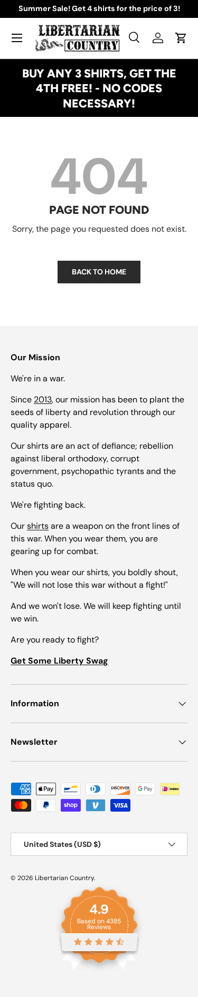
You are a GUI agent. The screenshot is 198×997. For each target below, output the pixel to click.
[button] (181, 38)
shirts (38, 525)
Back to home (99, 272)
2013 (43, 399)
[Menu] (17, 38)
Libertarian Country (64, 878)
